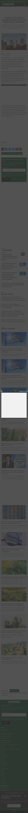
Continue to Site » (23, 391)
